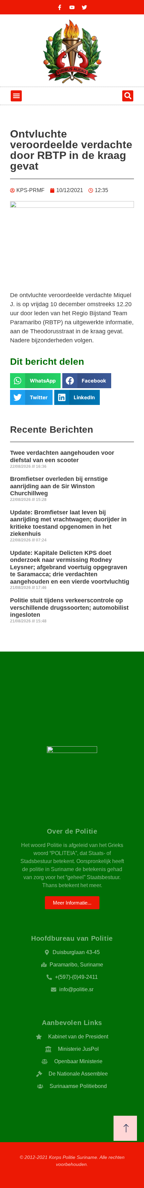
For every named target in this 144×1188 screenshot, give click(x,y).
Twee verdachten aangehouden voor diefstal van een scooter (62, 456)
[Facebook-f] (59, 7)
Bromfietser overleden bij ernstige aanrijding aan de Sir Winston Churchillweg (59, 486)
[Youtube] (72, 7)
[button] (16, 95)
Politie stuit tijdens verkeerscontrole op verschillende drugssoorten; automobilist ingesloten (69, 607)
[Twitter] (84, 7)
